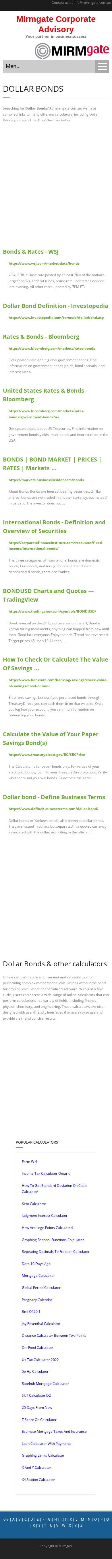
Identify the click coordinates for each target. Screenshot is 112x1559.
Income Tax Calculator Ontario (46, 1173)
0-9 (6, 1519)
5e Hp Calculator (35, 1371)
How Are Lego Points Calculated (47, 1227)
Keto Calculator (34, 1203)
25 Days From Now (37, 1407)
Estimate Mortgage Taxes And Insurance (54, 1431)
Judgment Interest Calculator (44, 1215)
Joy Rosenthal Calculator (41, 1323)
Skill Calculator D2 (36, 1395)
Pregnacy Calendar (37, 1299)
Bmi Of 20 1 (31, 1311)
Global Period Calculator (41, 1287)
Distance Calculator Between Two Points (54, 1335)
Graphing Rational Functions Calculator (53, 1239)
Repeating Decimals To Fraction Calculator (56, 1251)
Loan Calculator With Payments (47, 1443)
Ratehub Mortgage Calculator (45, 1383)
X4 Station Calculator (38, 1479)
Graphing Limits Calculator (43, 1455)
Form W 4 (29, 1161)
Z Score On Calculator (39, 1419)
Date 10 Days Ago (36, 1263)
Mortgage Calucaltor (38, 1275)
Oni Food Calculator (37, 1347)
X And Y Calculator (36, 1467)
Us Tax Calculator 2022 (40, 1359)
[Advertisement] (56, 185)
